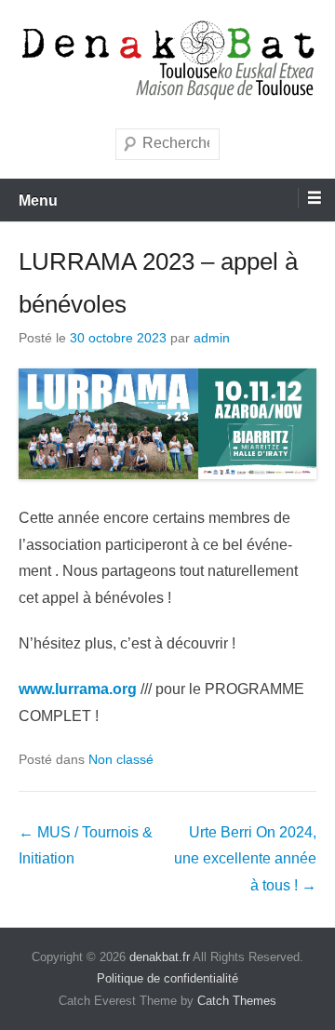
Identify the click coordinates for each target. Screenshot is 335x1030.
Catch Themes (236, 1001)
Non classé (121, 759)
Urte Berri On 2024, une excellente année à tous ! (245, 859)
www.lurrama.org (78, 689)
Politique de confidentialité (167, 978)
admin (212, 337)
